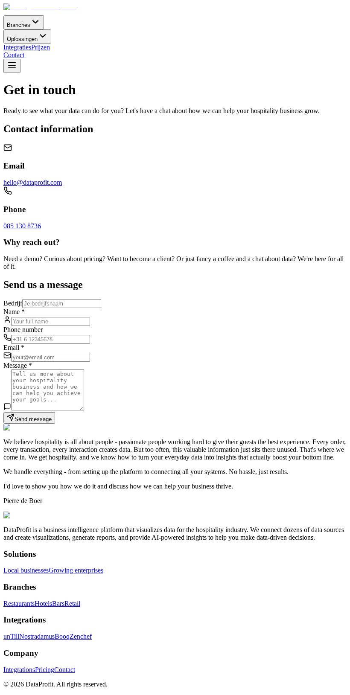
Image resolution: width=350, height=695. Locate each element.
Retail (72, 603)
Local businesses (26, 570)
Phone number (23, 329)
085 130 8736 (22, 226)
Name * (14, 311)
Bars (58, 603)
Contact (13, 54)
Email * (13, 347)
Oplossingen (22, 39)
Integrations (19, 669)
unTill (11, 636)
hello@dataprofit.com (32, 182)
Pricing (44, 669)
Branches (18, 25)
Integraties (17, 47)
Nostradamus (37, 636)
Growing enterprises (76, 570)
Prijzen (40, 47)
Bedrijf (12, 303)
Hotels (43, 603)
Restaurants (19, 603)
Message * (17, 365)
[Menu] (11, 66)
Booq (62, 636)
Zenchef (81, 636)
